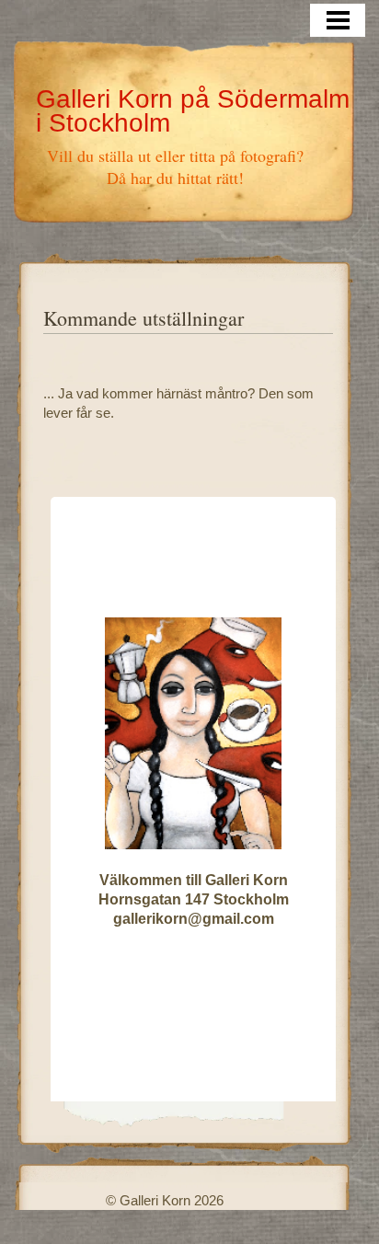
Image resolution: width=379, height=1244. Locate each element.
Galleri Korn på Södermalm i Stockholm (193, 111)
